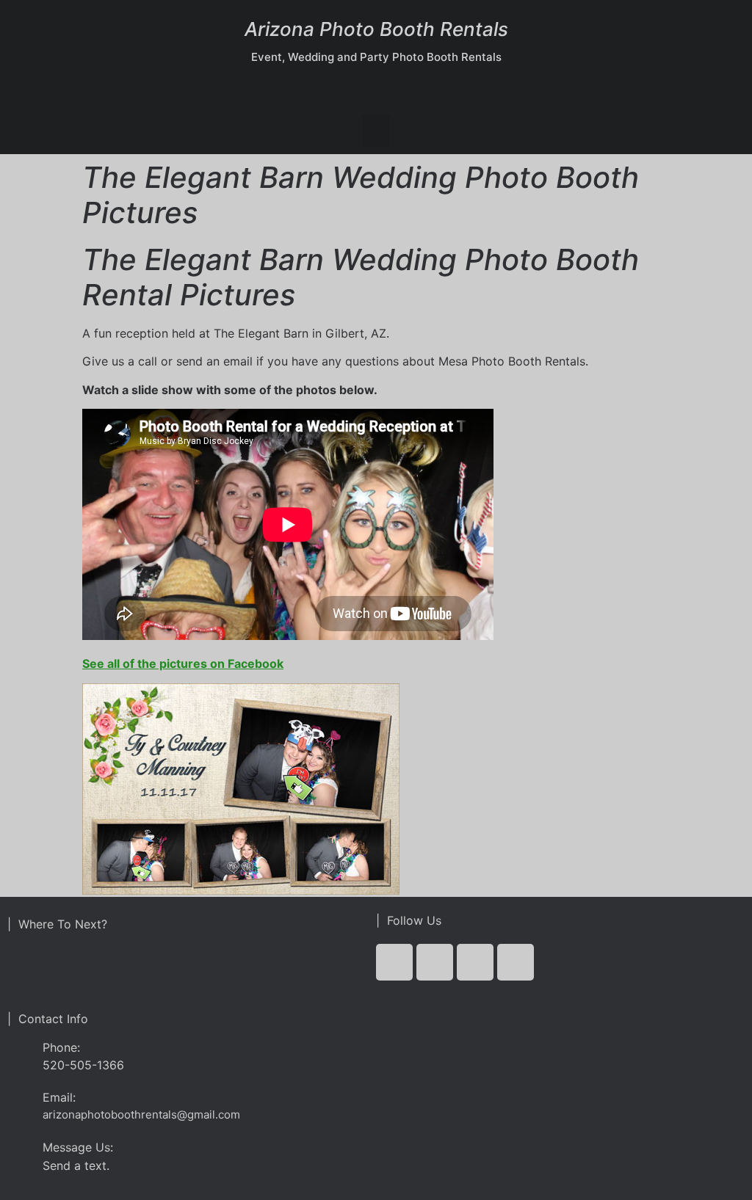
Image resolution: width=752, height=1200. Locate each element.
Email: (59, 1097)
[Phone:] (19, 1056)
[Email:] (19, 1100)
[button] (376, 130)
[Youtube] (475, 962)
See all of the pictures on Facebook (182, 663)
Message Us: (78, 1147)
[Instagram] (515, 962)
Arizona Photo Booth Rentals (376, 29)
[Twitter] (434, 962)
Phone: (61, 1047)
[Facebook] (394, 962)
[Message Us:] (19, 1150)
